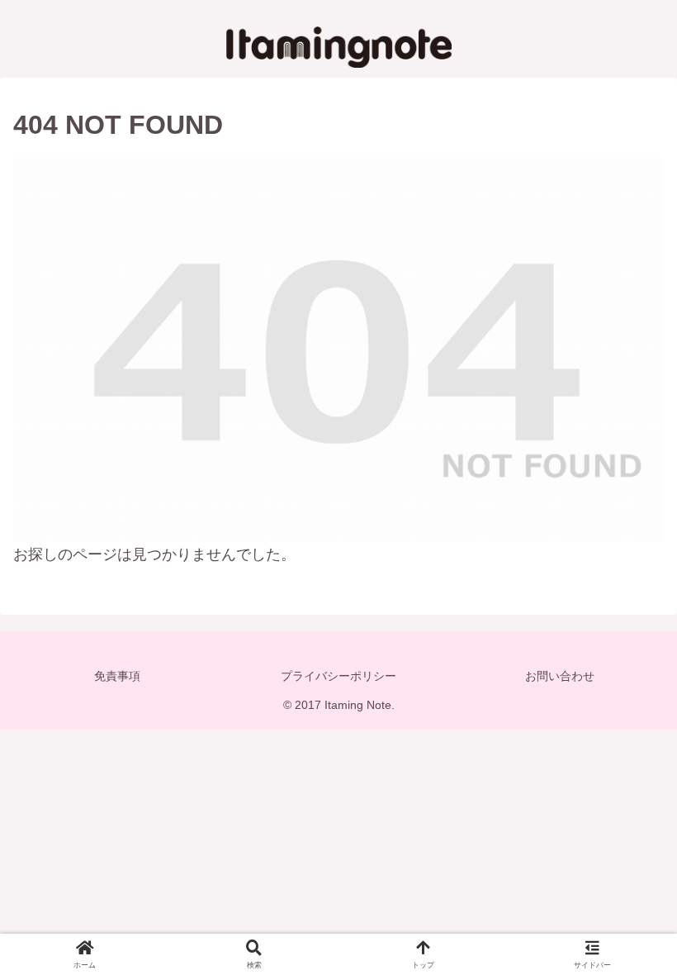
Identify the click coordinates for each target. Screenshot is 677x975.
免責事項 (117, 675)
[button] (626, 900)
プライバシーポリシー (338, 675)
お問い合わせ (559, 675)
